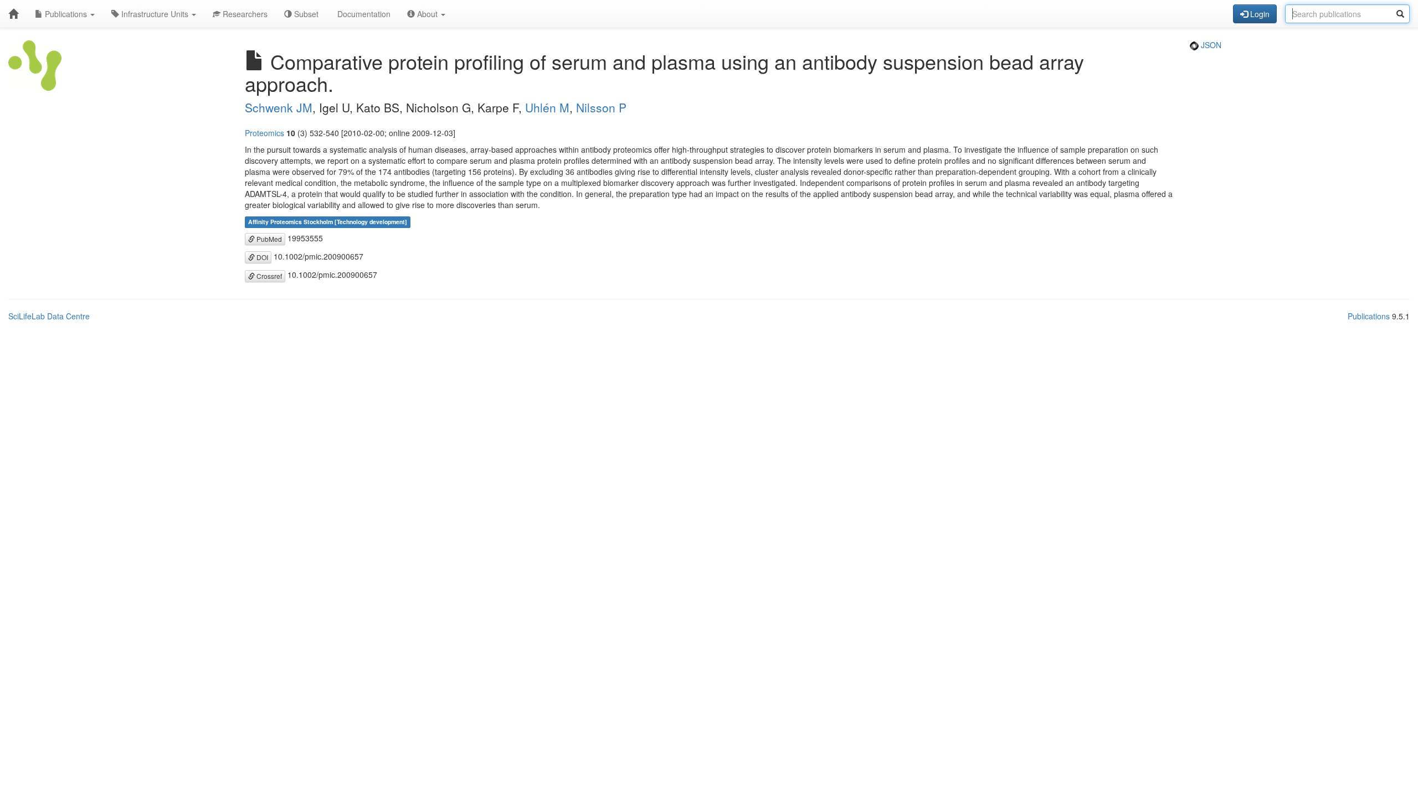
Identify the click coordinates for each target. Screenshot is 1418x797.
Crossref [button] (268, 276)
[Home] (13, 14)
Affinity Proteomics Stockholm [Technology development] (327, 222)
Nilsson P (601, 107)
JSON (1210, 44)
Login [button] (1259, 13)
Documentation (363, 13)
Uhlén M (547, 107)
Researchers (244, 13)
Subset (305, 13)
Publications (66, 13)
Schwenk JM (278, 107)
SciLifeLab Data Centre (49, 316)
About (427, 13)
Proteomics (264, 132)
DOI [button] (261, 257)
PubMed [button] (268, 239)
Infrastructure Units (155, 13)
